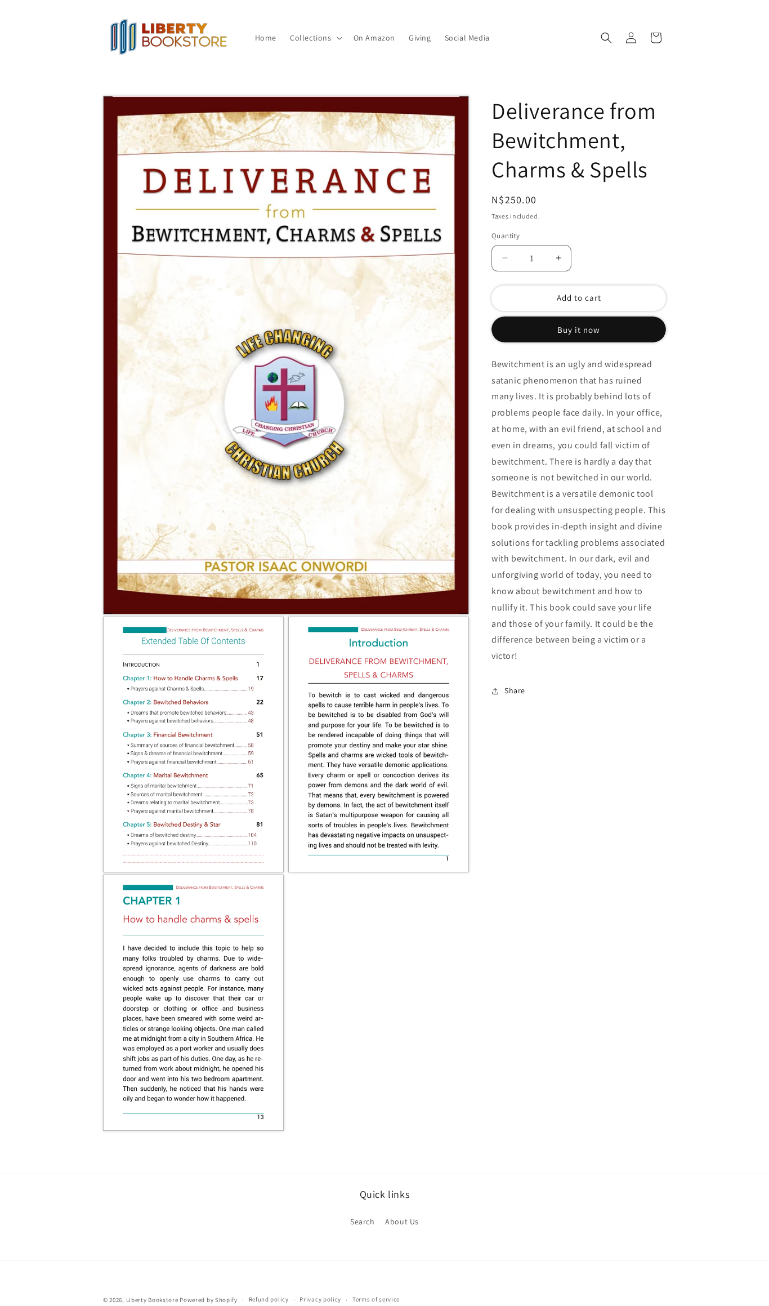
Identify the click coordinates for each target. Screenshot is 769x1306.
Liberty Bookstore (152, 1300)
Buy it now (578, 329)
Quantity (505, 235)
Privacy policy (320, 1300)
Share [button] (514, 690)
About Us (402, 1221)
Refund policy (269, 1300)
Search (362, 1221)
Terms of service (376, 1300)
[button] (315, 38)
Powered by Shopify (209, 1300)
